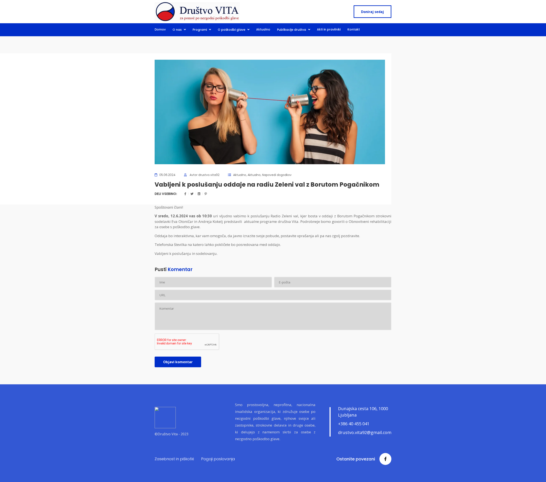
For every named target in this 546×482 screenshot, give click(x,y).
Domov (160, 29)
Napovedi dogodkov (277, 175)
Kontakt (353, 29)
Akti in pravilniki (329, 29)
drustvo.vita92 (208, 175)
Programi (200, 30)
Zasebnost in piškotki (174, 459)
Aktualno (263, 29)
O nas (177, 30)
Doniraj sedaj (372, 11)
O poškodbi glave (231, 30)
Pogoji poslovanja (218, 459)
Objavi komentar (178, 362)
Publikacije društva (291, 30)
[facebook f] (385, 459)
